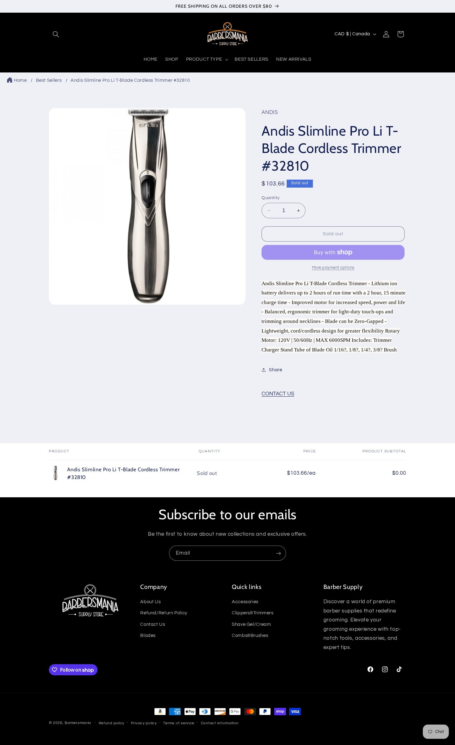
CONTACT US (278, 394)
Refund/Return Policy (163, 613)
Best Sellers (49, 80)
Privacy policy (144, 723)
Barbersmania (78, 723)
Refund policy (112, 723)
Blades (148, 636)
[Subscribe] (278, 553)
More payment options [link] (333, 268)
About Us (150, 602)
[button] (56, 34)
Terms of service (178, 723)
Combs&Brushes (250, 636)
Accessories (245, 602)
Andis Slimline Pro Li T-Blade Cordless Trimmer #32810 (130, 80)
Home (20, 80)
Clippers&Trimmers (253, 613)
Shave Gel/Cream (251, 624)
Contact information (220, 723)
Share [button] (275, 370)
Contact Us (152, 624)
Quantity (271, 198)
